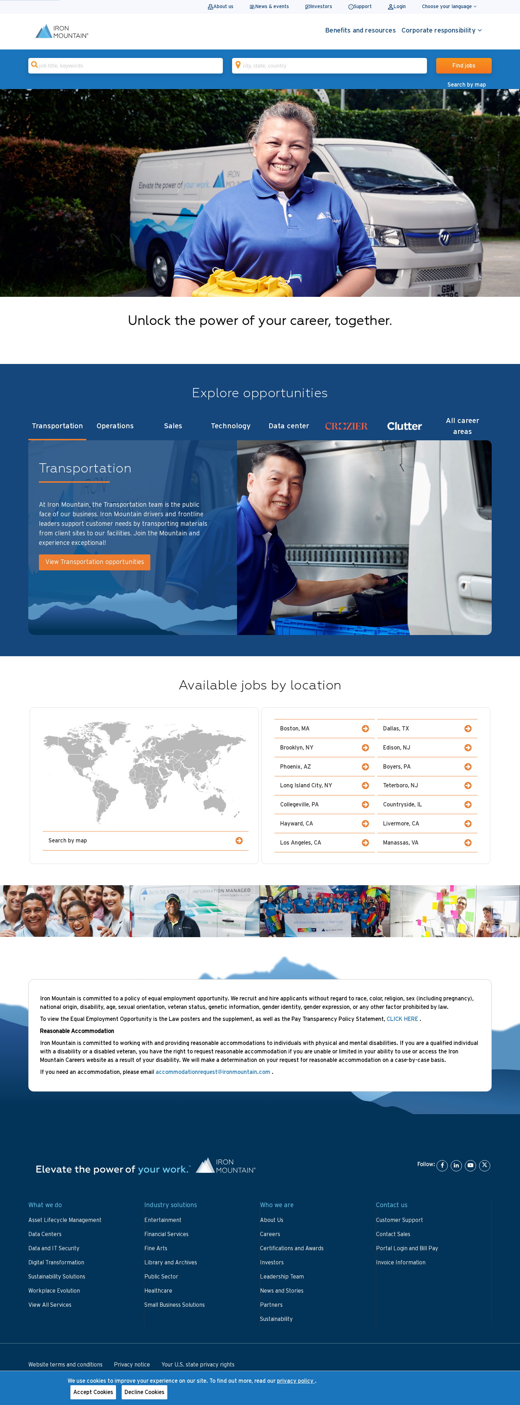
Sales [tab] (173, 426)
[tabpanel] (260, 537)
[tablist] (260, 428)
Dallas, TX (396, 728)
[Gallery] (260, 193)
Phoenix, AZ (295, 767)
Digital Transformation (56, 1262)
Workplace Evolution (54, 1291)
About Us (271, 1220)
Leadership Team (282, 1277)
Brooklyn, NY (296, 748)
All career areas (462, 426)
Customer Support (399, 1220)
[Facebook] (442, 1165)
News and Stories (282, 1291)
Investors (272, 1262)
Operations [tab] (115, 426)
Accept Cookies (93, 1392)
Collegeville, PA (299, 804)
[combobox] (125, 66)
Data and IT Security (54, 1248)
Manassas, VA (400, 843)
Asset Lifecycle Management (65, 1220)
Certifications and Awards (292, 1248)
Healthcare (158, 1291)
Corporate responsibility (439, 30)
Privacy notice (132, 1365)
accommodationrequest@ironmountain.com (214, 1072)
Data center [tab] (288, 426)
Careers (270, 1234)
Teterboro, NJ (400, 785)
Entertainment (162, 1220)
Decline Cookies (144, 1392)
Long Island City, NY (306, 785)
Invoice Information (401, 1262)
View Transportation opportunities (94, 562)
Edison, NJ (396, 748)
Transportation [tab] (57, 426)
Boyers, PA (397, 767)
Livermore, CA (401, 824)
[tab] (347, 428)
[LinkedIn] (456, 1165)
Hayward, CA (296, 824)
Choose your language (447, 6)
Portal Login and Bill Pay (407, 1248)
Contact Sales (393, 1234)
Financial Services (166, 1234)
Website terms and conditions (65, 1365)
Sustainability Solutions (56, 1277)
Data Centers (45, 1234)
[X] (484, 1165)
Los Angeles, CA (300, 843)
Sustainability (276, 1319)
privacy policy (296, 1381)
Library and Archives (170, 1262)
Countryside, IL (402, 804)
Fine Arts (155, 1248)
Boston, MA (295, 728)
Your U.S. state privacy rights (198, 1365)
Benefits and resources (360, 30)
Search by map (466, 85)
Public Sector (161, 1277)
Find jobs (463, 66)
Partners (271, 1305)
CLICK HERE (402, 1019)
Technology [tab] (231, 426)
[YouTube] (470, 1165)
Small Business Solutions (174, 1305)
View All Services (49, 1305)
